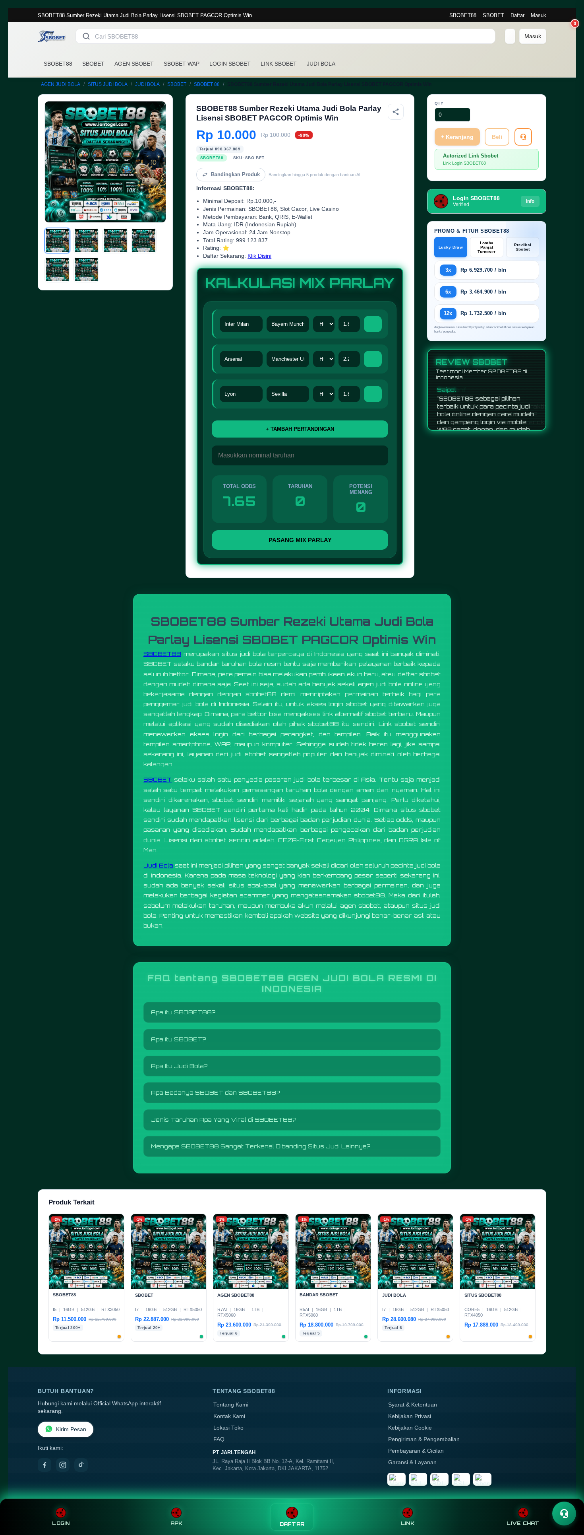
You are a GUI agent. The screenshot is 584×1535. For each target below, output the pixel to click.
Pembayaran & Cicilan (416, 1451)
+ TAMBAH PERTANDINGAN (300, 429)
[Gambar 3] (115, 240)
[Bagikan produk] (396, 112)
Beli (497, 137)
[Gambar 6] (86, 269)
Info (530, 201)
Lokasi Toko (228, 1428)
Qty (439, 103)
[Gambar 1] (57, 240)
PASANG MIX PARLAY (300, 540)
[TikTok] (81, 1465)
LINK (407, 1523)
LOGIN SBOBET (230, 63)
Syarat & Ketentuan (412, 1405)
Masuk (538, 15)
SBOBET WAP (181, 63)
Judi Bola (158, 865)
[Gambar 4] (144, 240)
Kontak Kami (229, 1416)
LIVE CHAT (523, 1523)
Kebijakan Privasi (409, 1416)
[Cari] (86, 36)
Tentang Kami (230, 1405)
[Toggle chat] (564, 1513)
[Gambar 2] (86, 240)
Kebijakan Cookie (410, 1428)
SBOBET (493, 15)
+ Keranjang (457, 137)
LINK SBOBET (279, 63)
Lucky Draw (451, 247)
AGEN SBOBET (134, 63)
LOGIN (61, 1523)
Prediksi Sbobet (522, 247)
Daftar (517, 15)
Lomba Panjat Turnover (486, 247)
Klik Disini (259, 256)
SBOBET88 (462, 15)
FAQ (218, 1439)
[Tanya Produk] (523, 137)
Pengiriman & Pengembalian (424, 1439)
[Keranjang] (510, 36)
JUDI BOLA (321, 63)
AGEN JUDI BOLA (60, 84)
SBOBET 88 (207, 84)
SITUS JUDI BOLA (108, 84)
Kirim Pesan (71, 1429)
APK (176, 1523)
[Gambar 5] (57, 269)
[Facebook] (44, 1465)
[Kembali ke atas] (566, 1494)
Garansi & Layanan (412, 1462)
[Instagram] (63, 1465)
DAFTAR (292, 1524)
